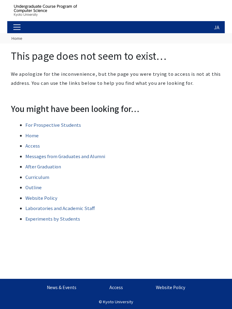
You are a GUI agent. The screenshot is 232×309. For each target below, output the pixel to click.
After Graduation (43, 166)
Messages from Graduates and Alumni (65, 156)
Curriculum (37, 177)
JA (216, 27)
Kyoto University (118, 301)
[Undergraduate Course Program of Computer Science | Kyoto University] (59, 11)
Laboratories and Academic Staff (60, 208)
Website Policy (41, 198)
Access (32, 145)
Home (16, 38)
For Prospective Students (53, 125)
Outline (33, 187)
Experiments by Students (52, 218)
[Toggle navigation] (17, 27)
